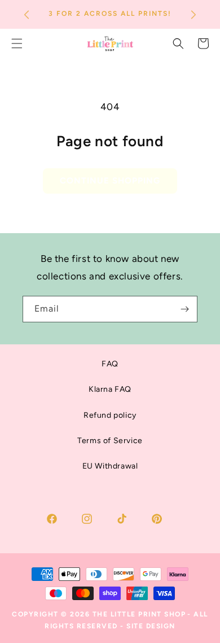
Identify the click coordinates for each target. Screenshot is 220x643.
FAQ (110, 364)
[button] (178, 43)
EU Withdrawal (110, 466)
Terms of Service (110, 440)
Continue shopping (110, 181)
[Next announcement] (193, 14)
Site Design (150, 626)
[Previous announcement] (26, 14)
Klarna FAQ (110, 389)
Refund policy (110, 415)
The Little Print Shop (139, 614)
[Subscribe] (184, 309)
